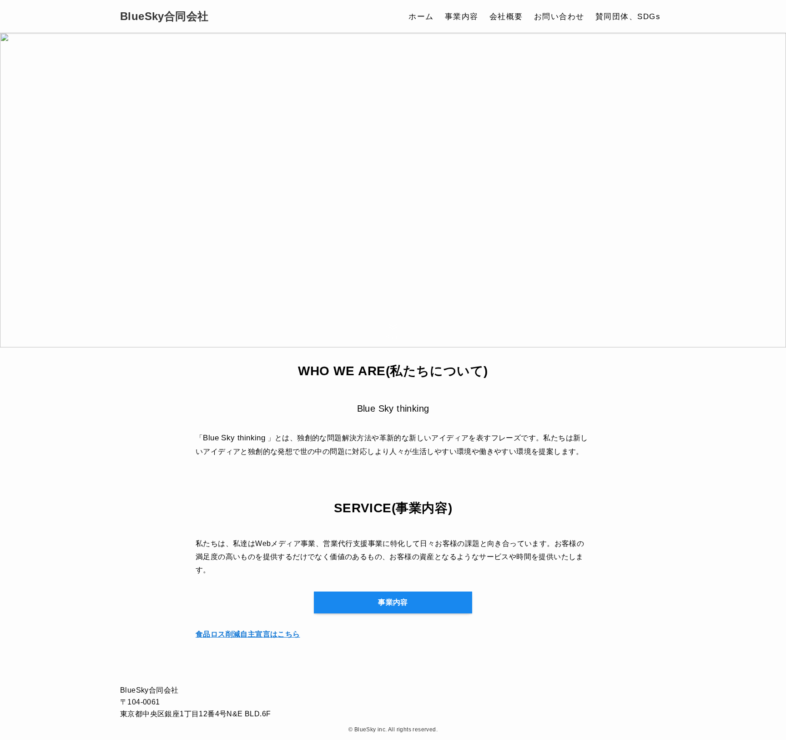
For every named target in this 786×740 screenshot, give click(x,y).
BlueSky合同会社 (164, 16)
